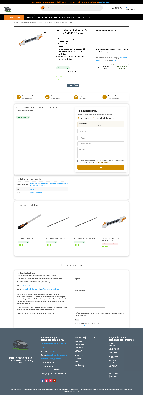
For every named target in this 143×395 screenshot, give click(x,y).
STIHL (114, 60)
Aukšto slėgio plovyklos (114, 361)
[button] (45, 32)
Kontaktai (70, 17)
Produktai (29, 17)
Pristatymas (79, 344)
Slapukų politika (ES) (79, 365)
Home (16, 22)
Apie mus (62, 17)
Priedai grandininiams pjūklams (53, 183)
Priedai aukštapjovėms (37, 183)
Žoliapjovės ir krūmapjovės (114, 349)
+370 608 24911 (25, 285)
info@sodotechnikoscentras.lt (31, 289)
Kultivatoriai (113, 353)
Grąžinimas (79, 347)
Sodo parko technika (13, 17)
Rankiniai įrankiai (31, 22)
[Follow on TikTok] (50, 380)
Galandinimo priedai (36, 193)
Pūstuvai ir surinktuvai (113, 366)
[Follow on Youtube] (54, 380)
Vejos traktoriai (113, 344)
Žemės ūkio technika (113, 377)
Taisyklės (78, 341)
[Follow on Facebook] (42, 380)
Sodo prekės (113, 373)
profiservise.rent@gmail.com (50, 289)
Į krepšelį (73, 85)
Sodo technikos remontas (47, 17)
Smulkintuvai (114, 370)
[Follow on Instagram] (46, 380)
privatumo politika (103, 162)
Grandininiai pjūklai (113, 357)
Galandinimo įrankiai (42, 22)
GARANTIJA (78, 355)
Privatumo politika (79, 351)
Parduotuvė (22, 22)
